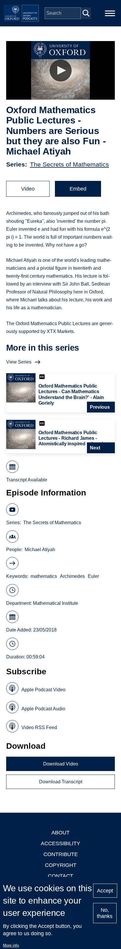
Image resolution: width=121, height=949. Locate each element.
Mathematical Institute (55, 603)
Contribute (60, 854)
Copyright (60, 865)
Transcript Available (26, 479)
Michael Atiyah (40, 549)
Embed (78, 189)
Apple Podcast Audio (43, 708)
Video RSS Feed (39, 727)
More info (11, 945)
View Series (18, 361)
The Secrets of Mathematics (69, 164)
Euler (93, 576)
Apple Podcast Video (43, 689)
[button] (61, 71)
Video (28, 189)
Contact (60, 876)
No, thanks (104, 913)
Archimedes (72, 576)
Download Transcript (60, 781)
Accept (105, 891)
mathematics (44, 576)
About (60, 833)
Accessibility (60, 843)
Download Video (60, 763)
